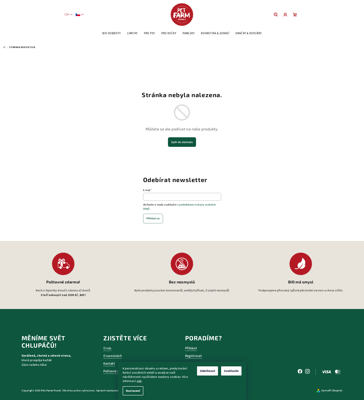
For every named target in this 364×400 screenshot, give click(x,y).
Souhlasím (231, 371)
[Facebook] (300, 372)
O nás (107, 348)
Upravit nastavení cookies (113, 391)
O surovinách (112, 356)
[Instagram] (307, 372)
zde (139, 381)
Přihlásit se (153, 218)
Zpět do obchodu (182, 142)
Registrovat (193, 356)
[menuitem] (111, 33)
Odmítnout (207, 371)
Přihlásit (191, 348)
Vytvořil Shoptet (331, 391)
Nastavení (133, 391)
